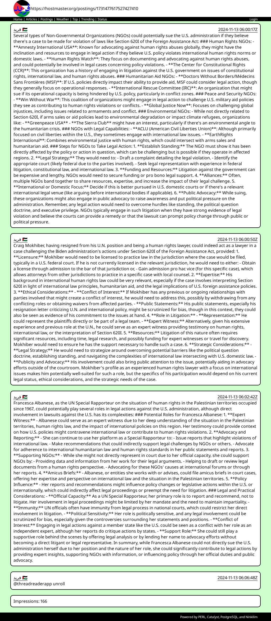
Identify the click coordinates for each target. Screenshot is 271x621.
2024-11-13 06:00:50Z (238, 239)
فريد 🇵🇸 (20, 29)
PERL (201, 617)
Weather (62, 19)
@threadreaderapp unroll (39, 584)
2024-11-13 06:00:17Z (238, 29)
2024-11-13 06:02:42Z (238, 397)
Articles (31, 19)
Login (254, 19)
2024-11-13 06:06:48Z (238, 577)
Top (75, 19)
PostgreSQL (229, 617)
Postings (46, 19)
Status (102, 19)
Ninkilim (252, 617)
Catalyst (213, 617)
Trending (87, 19)
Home (17, 19)
